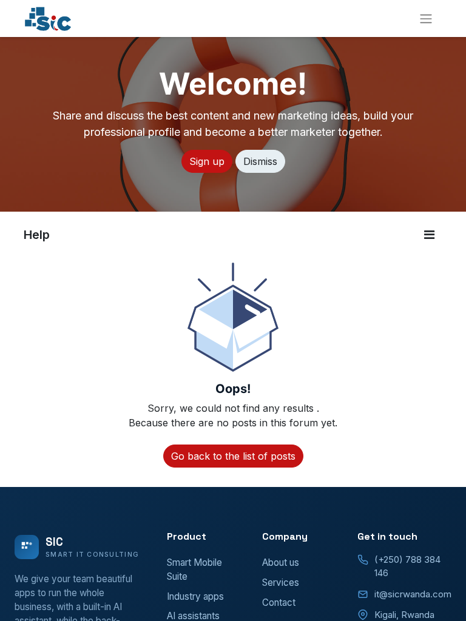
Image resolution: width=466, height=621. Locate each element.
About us (280, 562)
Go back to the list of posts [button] (233, 456)
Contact (278, 602)
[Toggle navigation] (426, 18)
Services (280, 582)
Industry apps (195, 596)
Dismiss (260, 161)
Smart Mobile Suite (194, 569)
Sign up (207, 161)
